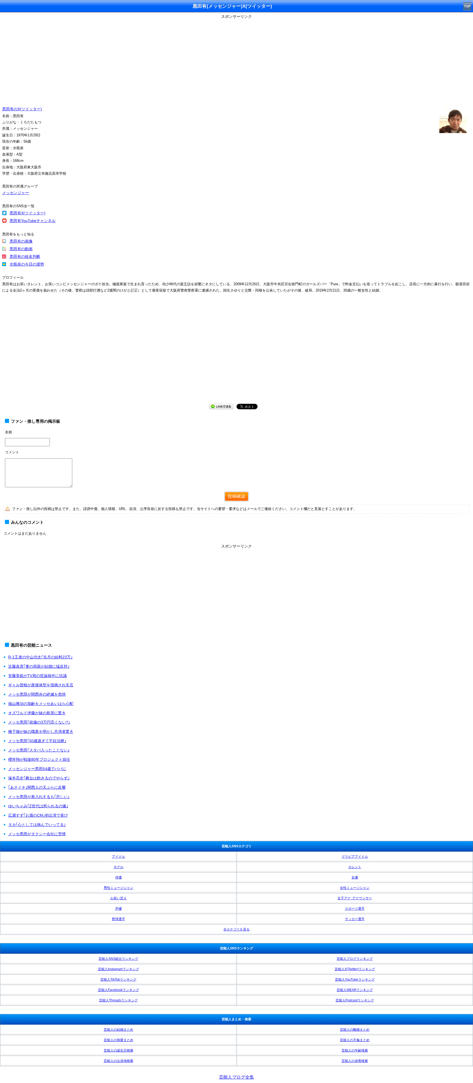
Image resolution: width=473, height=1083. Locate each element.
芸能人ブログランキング (355, 959)
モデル (118, 867)
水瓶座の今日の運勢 (27, 264)
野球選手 (118, 919)
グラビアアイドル (355, 857)
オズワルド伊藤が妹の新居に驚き (37, 713)
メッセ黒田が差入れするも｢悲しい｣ (39, 796)
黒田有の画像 (21, 241)
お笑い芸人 (118, 898)
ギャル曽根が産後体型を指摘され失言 (40, 685)
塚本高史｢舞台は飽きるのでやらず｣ (39, 778)
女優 (354, 877)
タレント (354, 867)
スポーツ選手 (355, 909)
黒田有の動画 (21, 249)
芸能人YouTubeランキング (355, 979)
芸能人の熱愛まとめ (118, 1040)
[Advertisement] (236, 59)
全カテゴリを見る (236, 929)
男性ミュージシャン (118, 888)
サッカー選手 (355, 919)
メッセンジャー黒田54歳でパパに (37, 769)
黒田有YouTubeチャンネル (33, 220)
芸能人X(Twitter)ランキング (355, 969)
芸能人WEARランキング (355, 990)
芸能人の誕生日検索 (118, 1050)
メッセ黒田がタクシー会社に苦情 (37, 834)
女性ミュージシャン (355, 888)
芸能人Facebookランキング (118, 990)
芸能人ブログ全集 (236, 1077)
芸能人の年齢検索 (355, 1050)
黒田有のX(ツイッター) (22, 109)
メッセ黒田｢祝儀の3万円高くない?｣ (39, 722)
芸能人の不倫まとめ (355, 1040)
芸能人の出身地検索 (118, 1061)
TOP (467, 6)
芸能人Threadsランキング (118, 1000)
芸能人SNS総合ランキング (118, 959)
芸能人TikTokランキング (118, 979)
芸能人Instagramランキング (118, 969)
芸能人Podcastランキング (355, 1000)
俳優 (118, 877)
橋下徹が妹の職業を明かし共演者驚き (40, 731)
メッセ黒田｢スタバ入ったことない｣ (39, 750)
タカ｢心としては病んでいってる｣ (37, 824)
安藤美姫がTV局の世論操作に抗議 (37, 675)
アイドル (118, 857)
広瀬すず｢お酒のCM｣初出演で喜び (38, 815)
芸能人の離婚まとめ (355, 1030)
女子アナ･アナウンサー (355, 898)
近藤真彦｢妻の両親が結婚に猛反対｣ (39, 666)
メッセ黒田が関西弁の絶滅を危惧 (37, 694)
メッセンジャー (15, 193)
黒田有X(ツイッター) (27, 213)
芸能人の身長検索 (355, 1061)
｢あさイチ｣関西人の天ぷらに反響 (37, 787)
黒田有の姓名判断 (25, 256)
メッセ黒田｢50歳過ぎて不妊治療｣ (37, 741)
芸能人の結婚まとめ (118, 1030)
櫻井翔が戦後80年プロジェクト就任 (39, 759)
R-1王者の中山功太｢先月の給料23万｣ (40, 657)
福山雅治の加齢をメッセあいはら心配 (40, 703)
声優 (118, 909)
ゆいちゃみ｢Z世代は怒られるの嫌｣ (38, 806)
